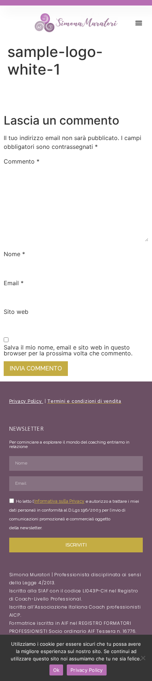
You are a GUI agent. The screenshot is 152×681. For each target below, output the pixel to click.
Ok (56, 670)
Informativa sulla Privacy (59, 501)
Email (14, 283)
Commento (21, 161)
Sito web (16, 312)
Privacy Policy (26, 401)
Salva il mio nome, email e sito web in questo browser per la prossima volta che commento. (68, 350)
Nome (14, 254)
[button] (138, 22)
